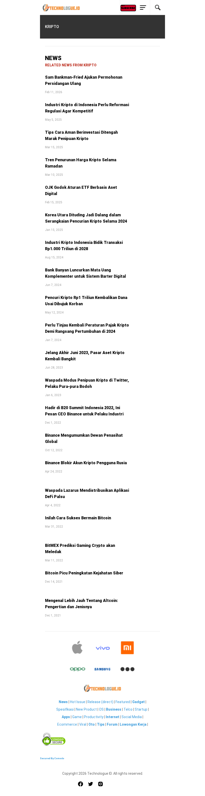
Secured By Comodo (52, 758)
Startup (141, 709)
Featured (123, 702)
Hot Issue (77, 702)
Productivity (94, 717)
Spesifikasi (65, 709)
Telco (128, 709)
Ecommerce (67, 724)
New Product (86, 709)
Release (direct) (100, 702)
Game (77, 717)
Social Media (132, 717)
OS (101, 709)
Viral (82, 724)
